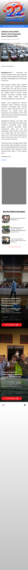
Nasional (4, 390)
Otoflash (3, 160)
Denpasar (5, 317)
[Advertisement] (14, 422)
